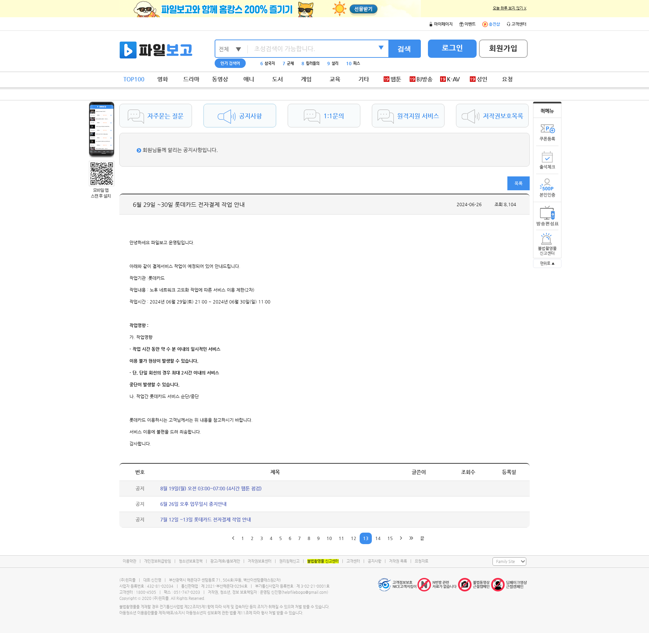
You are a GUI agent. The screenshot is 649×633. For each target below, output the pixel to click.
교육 (335, 79)
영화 (162, 79)
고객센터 (353, 561)
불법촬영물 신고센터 (323, 561)
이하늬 (267, 63)
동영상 (220, 79)
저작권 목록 (398, 561)
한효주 (360, 63)
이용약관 (129, 561)
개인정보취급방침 (157, 561)
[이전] (233, 538)
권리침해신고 (289, 561)
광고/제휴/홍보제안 (225, 561)
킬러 (339, 63)
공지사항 (374, 561)
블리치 (319, 63)
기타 (363, 79)
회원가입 (503, 48)
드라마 (191, 79)
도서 (277, 79)
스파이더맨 (293, 63)
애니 (248, 79)
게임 (306, 79)
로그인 (452, 48)
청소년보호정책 (190, 561)
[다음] (401, 538)
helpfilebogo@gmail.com (305, 592)
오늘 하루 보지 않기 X (509, 8)
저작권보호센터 (259, 561)
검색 (404, 48)
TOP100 (133, 79)
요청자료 (421, 561)
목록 (518, 183)
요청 (507, 79)
